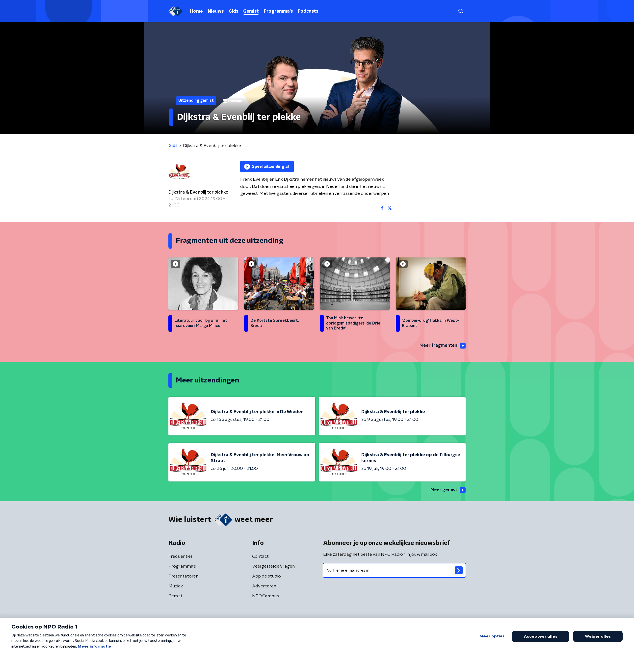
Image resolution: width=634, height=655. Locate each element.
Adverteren (264, 586)
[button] (461, 11)
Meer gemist (443, 490)
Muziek (175, 586)
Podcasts (308, 11)
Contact (260, 556)
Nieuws (216, 11)
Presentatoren (183, 576)
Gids (233, 11)
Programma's (278, 11)
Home (196, 11)
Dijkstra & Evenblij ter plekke (198, 192)
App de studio (266, 576)
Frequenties (180, 556)
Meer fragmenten (438, 345)
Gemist (251, 11)
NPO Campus (265, 596)
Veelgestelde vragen (273, 566)
